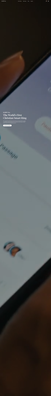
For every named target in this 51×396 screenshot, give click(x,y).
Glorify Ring (19, 1)
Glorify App (24, 1)
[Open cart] (46, 1)
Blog (28, 1)
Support (32, 1)
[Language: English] (48, 1)
